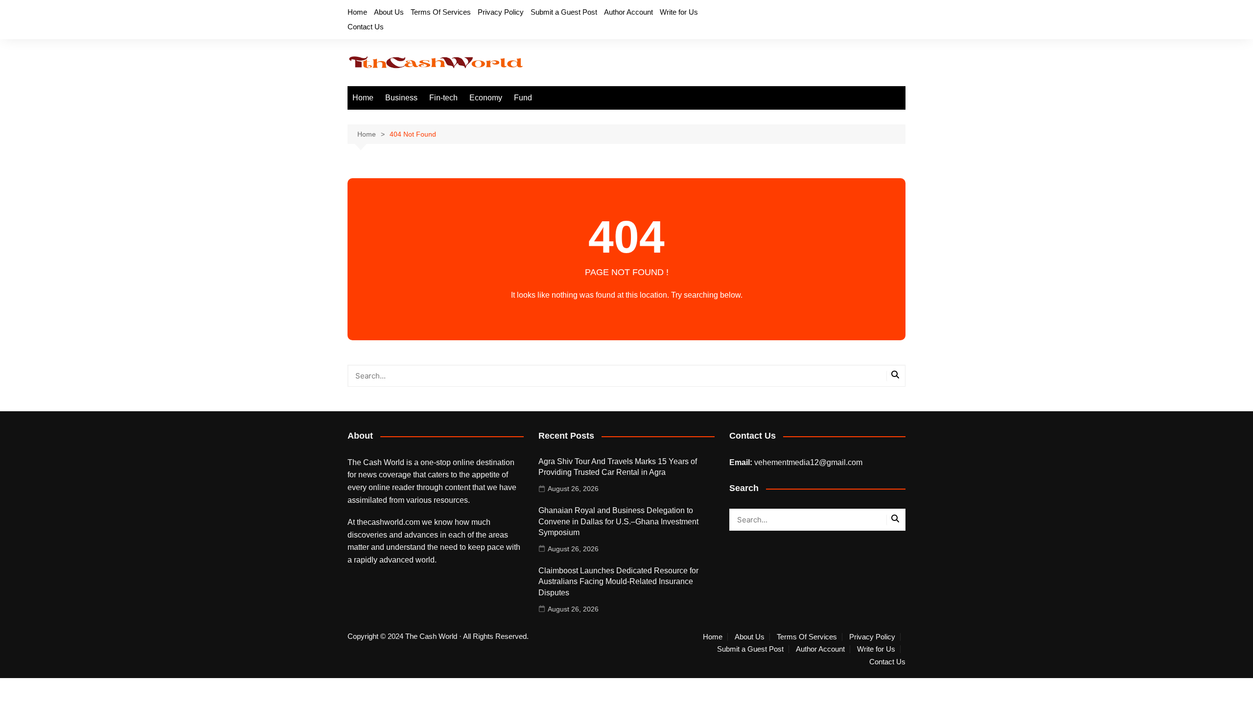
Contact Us (366, 27)
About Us (389, 12)
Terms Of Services (441, 12)
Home (357, 12)
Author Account (628, 12)
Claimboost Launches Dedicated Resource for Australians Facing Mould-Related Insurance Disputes (618, 581)
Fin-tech (443, 98)
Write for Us (679, 12)
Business (401, 98)
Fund (523, 98)
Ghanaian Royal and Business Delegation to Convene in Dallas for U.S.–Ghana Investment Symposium (618, 521)
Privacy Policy (501, 12)
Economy (485, 98)
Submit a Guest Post (564, 12)
